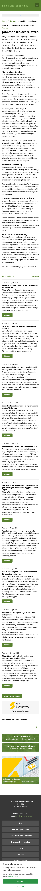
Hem (4, 21)
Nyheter (11, 21)
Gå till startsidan (13, 696)
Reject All (20, 887)
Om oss (20, 854)
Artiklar (5, 28)
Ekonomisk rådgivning (20, 842)
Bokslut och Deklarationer (20, 836)
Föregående (9, 276)
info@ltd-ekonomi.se (23, 816)
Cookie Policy (13, 877)
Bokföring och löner (20, 829)
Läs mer (7, 315)
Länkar (20, 848)
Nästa (34, 276)
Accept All (20, 881)
